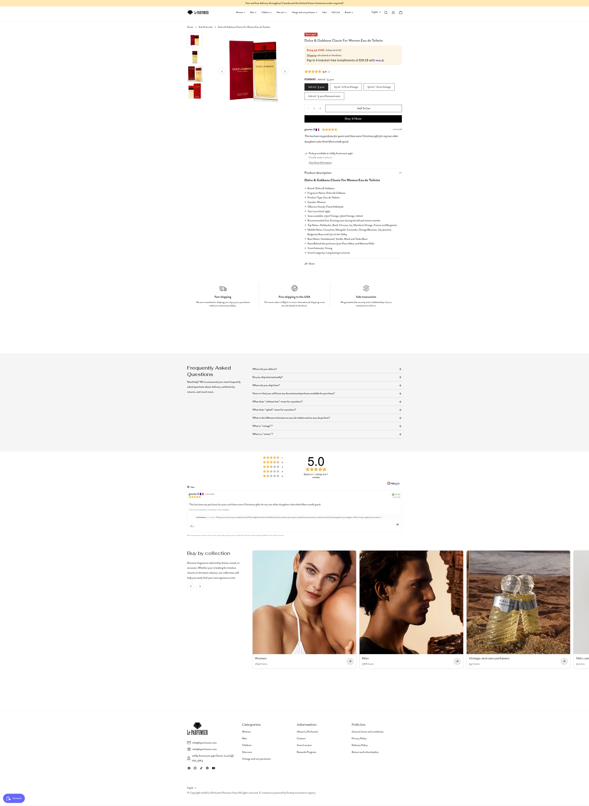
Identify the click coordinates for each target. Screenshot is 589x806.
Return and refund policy (365, 752)
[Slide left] (222, 71)
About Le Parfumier (307, 731)
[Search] (386, 13)
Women (246, 731)
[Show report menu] (397, 524)
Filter (192, 487)
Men (244, 738)
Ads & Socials (205, 27)
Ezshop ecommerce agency (301, 792)
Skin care (247, 752)
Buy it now (353, 118)
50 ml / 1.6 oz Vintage (379, 87)
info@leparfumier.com (204, 742)
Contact (301, 738)
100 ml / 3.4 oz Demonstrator (324, 96)
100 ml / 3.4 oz (316, 87)
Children (247, 745)
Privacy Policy (359, 738)
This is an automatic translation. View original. (209, 510)
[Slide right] (285, 71)
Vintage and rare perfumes (256, 758)
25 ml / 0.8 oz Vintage (346, 87)
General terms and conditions (368, 731)
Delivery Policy (360, 745)
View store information (320, 162)
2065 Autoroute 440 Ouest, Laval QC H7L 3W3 (213, 758)
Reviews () (317, 71)
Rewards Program (306, 752)
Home (190, 27)
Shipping (311, 55)
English (375, 12)
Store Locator (304, 745)
